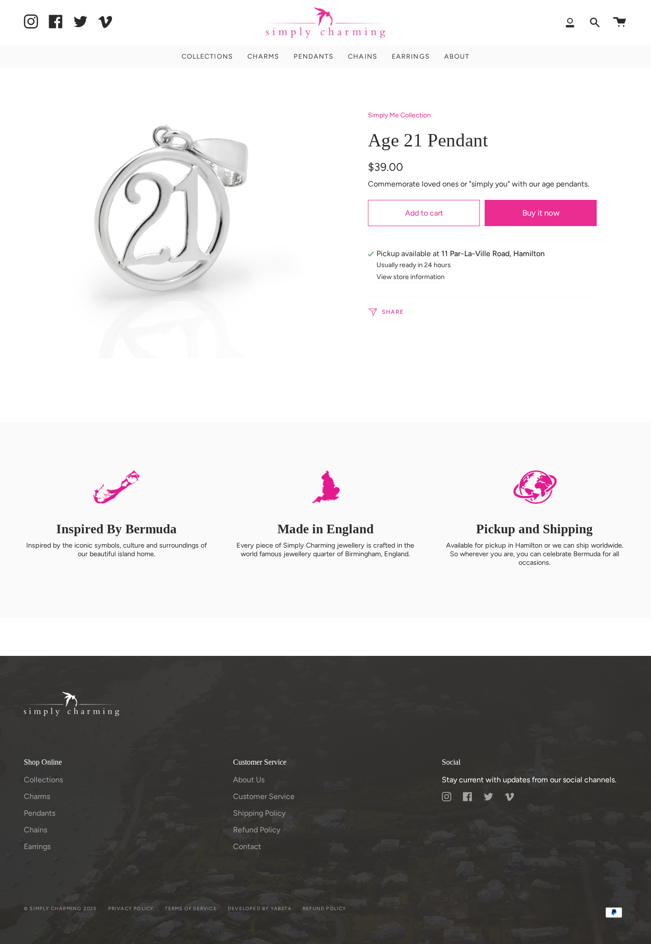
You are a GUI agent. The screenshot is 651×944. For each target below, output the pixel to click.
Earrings (37, 846)
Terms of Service (191, 908)
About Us (248, 779)
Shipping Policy (259, 813)
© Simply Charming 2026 (60, 908)
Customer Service (264, 796)
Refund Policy (256, 829)
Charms (37, 796)
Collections (43, 779)
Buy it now (540, 213)
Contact (247, 846)
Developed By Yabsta (260, 908)
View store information (410, 277)
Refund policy (324, 908)
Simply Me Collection (399, 115)
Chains (35, 829)
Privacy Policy (131, 908)
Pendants (39, 813)
